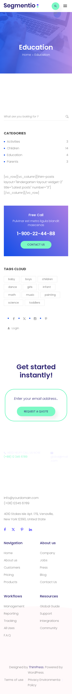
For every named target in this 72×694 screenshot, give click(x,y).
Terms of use (13, 680)
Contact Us (48, 582)
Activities (13, 141)
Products (10, 582)
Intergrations (49, 621)
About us (10, 560)
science (13, 303)
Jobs (43, 560)
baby (11, 279)
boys (28, 279)
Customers (12, 567)
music (30, 295)
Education (14, 155)
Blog (43, 575)
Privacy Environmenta (44, 680)
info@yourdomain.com (21, 498)
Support (46, 613)
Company (47, 553)
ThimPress (36, 667)
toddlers (34, 303)
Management (14, 606)
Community (48, 628)
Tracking (10, 621)
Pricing (9, 575)
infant (47, 287)
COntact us (36, 244)
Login (15, 328)
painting (50, 295)
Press (44, 567)
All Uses (9, 628)
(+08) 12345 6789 (16, 503)
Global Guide (50, 606)
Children (13, 148)
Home (8, 553)
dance (12, 287)
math (12, 295)
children (47, 279)
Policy (32, 685)
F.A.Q (7, 635)
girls (29, 287)
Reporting (11, 613)
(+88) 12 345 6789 (15, 457)
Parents (12, 161)
